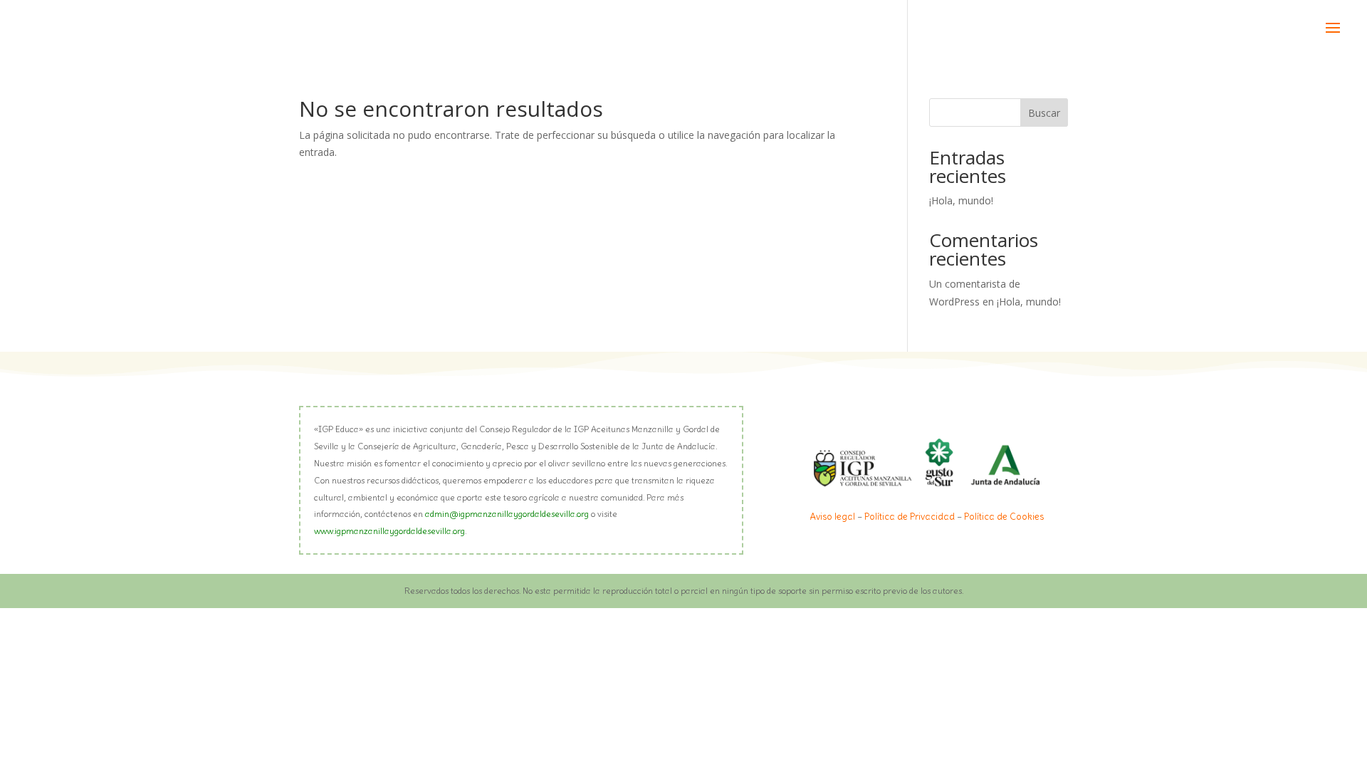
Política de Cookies (1004, 517)
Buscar (1044, 113)
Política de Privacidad (909, 517)
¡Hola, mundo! (961, 200)
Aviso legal (832, 517)
